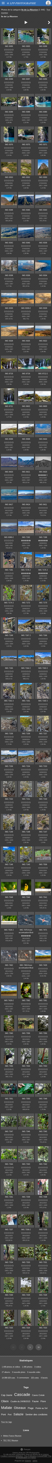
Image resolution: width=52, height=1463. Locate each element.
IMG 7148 (26, 832)
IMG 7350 (26, 1099)
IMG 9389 (26, 112)
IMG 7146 (9, 864)
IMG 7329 (26, 1295)
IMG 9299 (43, 46)
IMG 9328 (9, 341)
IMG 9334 (43, 275)
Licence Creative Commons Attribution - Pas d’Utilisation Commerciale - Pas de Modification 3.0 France (26, 1456)
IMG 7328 (43, 1295)
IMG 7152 (9, 799)
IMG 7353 (43, 1066)
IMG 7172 (26, 603)
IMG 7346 (26, 1131)
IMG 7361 (43, 1000)
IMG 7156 (9, 766)
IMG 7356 (43, 1033)
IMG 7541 (43, 897)
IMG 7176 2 (26, 570)
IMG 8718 (26, 374)
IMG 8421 (26, 472)
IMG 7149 (9, 832)
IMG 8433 (9, 472)
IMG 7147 (43, 832)
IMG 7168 (9, 635)
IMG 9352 (26, 177)
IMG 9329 (43, 308)
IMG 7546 (26, 897)
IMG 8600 (43, 406)
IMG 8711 (9, 406)
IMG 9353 (9, 177)
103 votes (35, 1378)
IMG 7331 (43, 1262)
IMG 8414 (26, 504)
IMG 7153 (43, 766)
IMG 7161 (26, 701)
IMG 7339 (26, 1197)
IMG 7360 (9, 1033)
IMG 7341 (9, 1197)
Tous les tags (6, 1422)
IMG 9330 (9, 308)
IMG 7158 (26, 734)
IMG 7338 (43, 1197)
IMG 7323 (43, 1328)
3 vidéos (37, 1367)
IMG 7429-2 (9, 1000)
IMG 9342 (9, 243)
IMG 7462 (9, 965)
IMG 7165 (9, 668)
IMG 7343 (26, 1164)
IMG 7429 (43, 965)
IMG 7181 (9, 570)
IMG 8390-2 (9, 537)
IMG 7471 (43, 930)
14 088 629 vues (8, 1378)
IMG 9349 (9, 210)
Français (25, 1449)
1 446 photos (27, 1367)
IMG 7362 (26, 1000)
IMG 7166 (43, 635)
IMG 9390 (43, 112)
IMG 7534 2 (9, 930)
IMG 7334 (9, 1262)
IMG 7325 (9, 1328)
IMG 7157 (43, 734)
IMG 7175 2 (43, 570)
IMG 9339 (43, 243)
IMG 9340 (26, 243)
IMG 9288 (9, 112)
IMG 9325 (26, 341)
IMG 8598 (26, 439)
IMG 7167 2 (26, 635)
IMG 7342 (43, 1164)
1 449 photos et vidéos (11, 1367)
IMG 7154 (26, 766)
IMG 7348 (43, 1099)
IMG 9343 (43, 210)
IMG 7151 (26, 799)
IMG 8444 (43, 439)
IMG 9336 (26, 275)
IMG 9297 (26, 79)
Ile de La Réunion (29, 10)
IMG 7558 (43, 864)
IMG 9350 (43, 177)
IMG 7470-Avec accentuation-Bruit (26, 931)
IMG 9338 (9, 275)
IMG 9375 (26, 144)
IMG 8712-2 (43, 374)
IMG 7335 (43, 1230)
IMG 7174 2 (9, 603)
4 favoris (44, 1378)
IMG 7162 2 (9, 701)
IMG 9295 (43, 79)
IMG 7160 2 (43, 701)
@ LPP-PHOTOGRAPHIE (21, 3)
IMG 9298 (9, 79)
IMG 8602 (26, 406)
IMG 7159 (9, 734)
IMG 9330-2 (26, 308)
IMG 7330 (9, 1295)
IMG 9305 (9, 46)
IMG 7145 (26, 864)
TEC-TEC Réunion (10, 1440)
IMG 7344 (9, 1164)
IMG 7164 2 (26, 668)
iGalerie (28, 1461)
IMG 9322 (43, 341)
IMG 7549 (9, 897)
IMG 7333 (26, 1262)
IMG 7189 (43, 537)
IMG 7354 (26, 1066)
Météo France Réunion (12, 1436)
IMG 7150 (43, 799)
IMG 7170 (43, 603)
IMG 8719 (9, 374)
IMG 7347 (9, 1131)
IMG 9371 (43, 144)
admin (35, 1461)
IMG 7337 (9, 1230)
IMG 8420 (43, 472)
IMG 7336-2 (26, 1230)
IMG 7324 (26, 1328)
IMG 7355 (9, 1066)
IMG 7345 (43, 1131)
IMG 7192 (26, 537)
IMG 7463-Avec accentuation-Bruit (26, 966)
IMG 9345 (26, 210)
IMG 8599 (9, 439)
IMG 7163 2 (43, 668)
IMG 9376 (9, 144)
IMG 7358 (26, 1033)
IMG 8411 (43, 504)
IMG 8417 (9, 504)
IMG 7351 (9, 1099)
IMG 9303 (26, 46)
